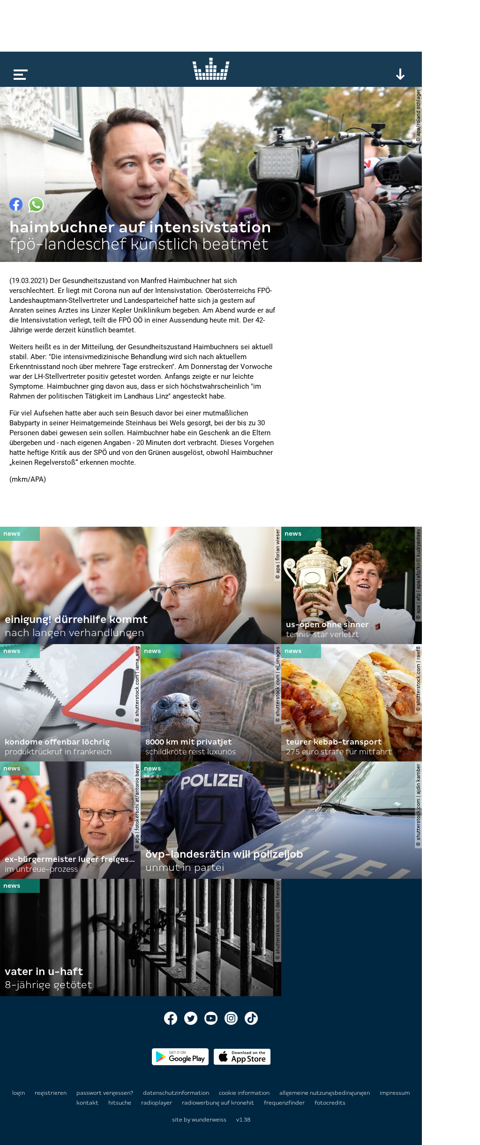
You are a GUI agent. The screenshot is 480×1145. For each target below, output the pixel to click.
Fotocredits (330, 1102)
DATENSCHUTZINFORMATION (176, 1093)
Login (18, 1093)
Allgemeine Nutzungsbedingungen (325, 1093)
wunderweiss (209, 1119)
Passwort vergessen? (104, 1093)
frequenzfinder (285, 1102)
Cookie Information (245, 1093)
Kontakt (88, 1102)
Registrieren (51, 1093)
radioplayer (157, 1102)
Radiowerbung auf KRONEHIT (218, 1102)
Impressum (395, 1093)
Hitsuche (120, 1102)
